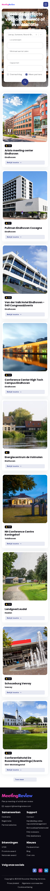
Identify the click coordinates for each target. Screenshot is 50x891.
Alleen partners (35, 74)
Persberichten (33, 847)
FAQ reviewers (33, 832)
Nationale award (9, 855)
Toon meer (19, 780)
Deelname (6, 817)
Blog (28, 851)
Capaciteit (14, 63)
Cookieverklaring (25, 887)
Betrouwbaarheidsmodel (37, 828)
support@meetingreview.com (18, 806)
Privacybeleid (13, 883)
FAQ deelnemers (34, 836)
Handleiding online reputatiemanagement (37, 822)
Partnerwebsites (9, 825)
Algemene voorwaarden (32, 883)
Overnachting (16, 74)
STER (4, 847)
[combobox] (8, 34)
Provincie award (9, 851)
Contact (30, 817)
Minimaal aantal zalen (19, 51)
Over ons (31, 855)
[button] (45, 4)
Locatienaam (15, 40)
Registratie (6, 821)
